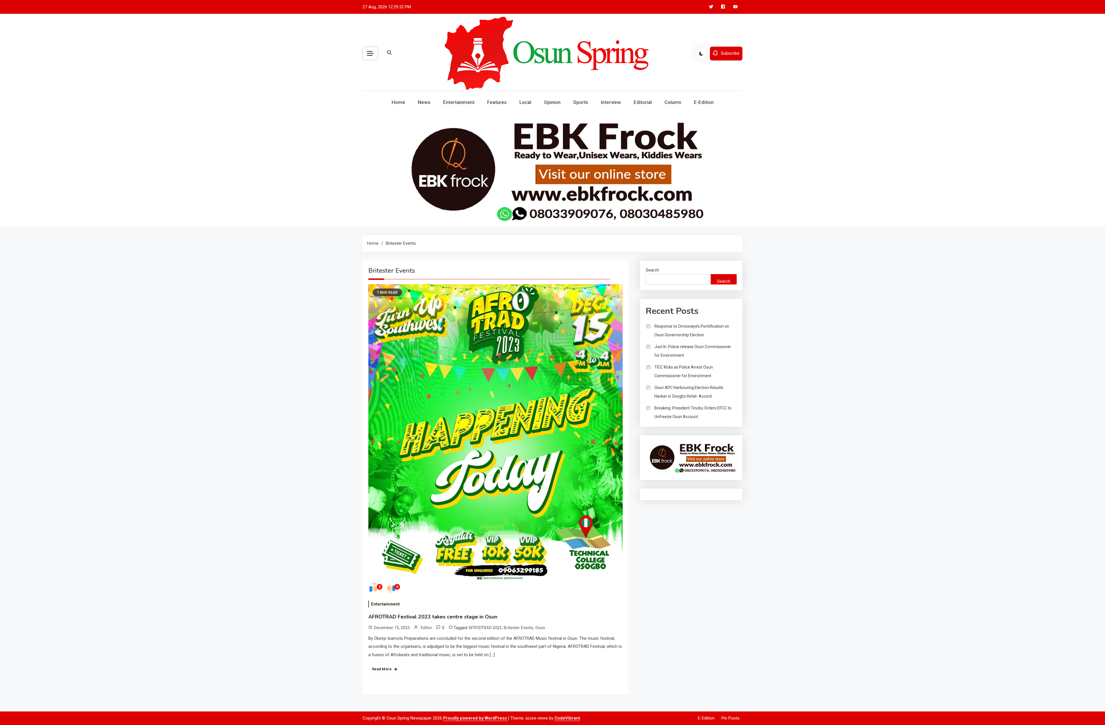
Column (672, 102)
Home (398, 102)
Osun (540, 627)
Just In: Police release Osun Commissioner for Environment (692, 351)
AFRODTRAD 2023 (485, 627)
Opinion (552, 102)
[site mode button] (701, 53)
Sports (580, 102)
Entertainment (459, 102)
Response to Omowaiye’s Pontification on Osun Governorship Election (691, 330)
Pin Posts (730, 718)
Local (525, 102)
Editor (426, 627)
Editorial (643, 102)
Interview (611, 102)
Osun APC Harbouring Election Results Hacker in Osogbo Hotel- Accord (688, 391)
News (424, 102)
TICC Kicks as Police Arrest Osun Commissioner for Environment (683, 371)
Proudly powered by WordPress (475, 718)
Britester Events (518, 627)
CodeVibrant (567, 718)
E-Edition (704, 102)
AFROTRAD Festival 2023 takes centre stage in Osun (432, 616)
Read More (382, 669)
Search (652, 270)
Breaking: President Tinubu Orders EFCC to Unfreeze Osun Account (692, 412)
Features (497, 102)
